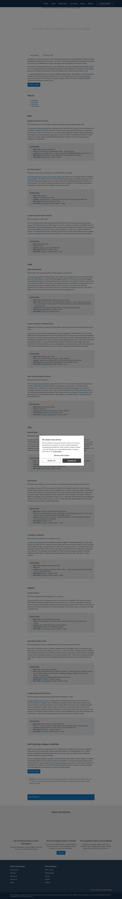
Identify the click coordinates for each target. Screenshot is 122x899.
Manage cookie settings (61, 455)
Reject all (51, 461)
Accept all (72, 461)
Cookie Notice (57, 451)
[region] (61, 451)
